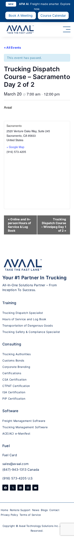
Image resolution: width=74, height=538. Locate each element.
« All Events (12, 47)
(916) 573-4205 (14, 478)
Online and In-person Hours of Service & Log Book (19, 224)
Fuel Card (9, 455)
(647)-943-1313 (14, 469)
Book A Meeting (21, 15)
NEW (11, 4)
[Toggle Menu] (66, 29)
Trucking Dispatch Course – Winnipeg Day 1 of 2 (53, 224)
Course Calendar (53, 15)
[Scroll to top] (65, 526)
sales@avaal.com (15, 464)
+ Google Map (15, 147)
